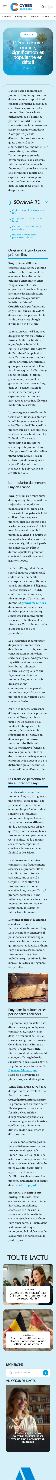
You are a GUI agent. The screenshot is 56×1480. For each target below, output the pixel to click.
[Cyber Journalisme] (21, 6)
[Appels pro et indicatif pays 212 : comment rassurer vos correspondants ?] (28, 1284)
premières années (34, 603)
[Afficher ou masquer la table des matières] (44, 202)
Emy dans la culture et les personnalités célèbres (24, 236)
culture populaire (29, 1185)
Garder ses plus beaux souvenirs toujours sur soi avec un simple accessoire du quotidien (28, 1437)
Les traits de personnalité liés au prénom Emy (26, 228)
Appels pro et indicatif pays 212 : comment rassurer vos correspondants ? (28, 1295)
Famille (28, 34)
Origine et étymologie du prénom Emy (28, 211)
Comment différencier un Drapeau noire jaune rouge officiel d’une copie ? (28, 1341)
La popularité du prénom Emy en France (27, 219)
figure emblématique (22, 1071)
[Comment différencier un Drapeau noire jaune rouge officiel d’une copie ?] (28, 1330)
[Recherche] (42, 6)
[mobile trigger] (5, 6)
